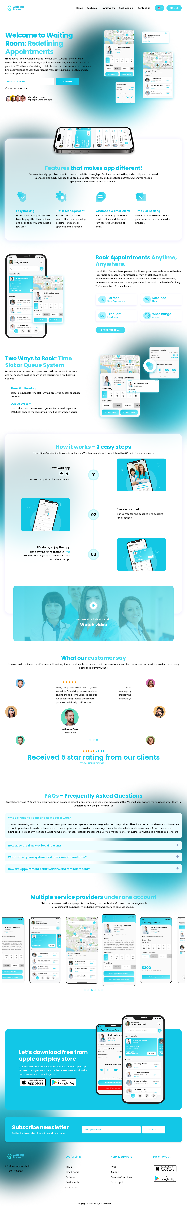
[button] (90, 740)
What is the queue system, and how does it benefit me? (47, 857)
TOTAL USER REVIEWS (92, 763)
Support (115, 1172)
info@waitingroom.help (17, 1166)
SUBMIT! (67, 81)
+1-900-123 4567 (14, 1171)
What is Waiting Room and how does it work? (39, 818)
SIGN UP (174, 8)
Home (79, 8)
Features (92, 8)
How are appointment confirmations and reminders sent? (49, 869)
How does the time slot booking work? (34, 845)
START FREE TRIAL (110, 330)
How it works (108, 8)
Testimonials (126, 8)
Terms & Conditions (121, 1177)
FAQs (67, 551)
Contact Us (143, 8)
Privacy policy (118, 1182)
